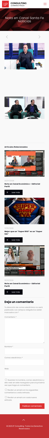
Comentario (10, 317)
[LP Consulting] (14, 4)
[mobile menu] (45, 4)
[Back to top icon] (24, 420)
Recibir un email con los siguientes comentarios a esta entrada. (21, 391)
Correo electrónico (13, 357)
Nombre (8, 346)
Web (6, 368)
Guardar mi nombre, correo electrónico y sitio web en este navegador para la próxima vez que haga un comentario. (24, 382)
